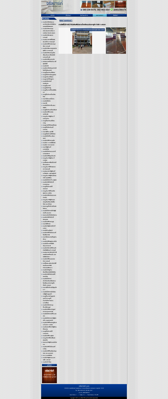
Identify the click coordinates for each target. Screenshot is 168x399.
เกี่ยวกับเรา (68, 15)
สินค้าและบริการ (84, 15)
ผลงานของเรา (99, 15)
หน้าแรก (53, 15)
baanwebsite (95, 397)
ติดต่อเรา (115, 15)
